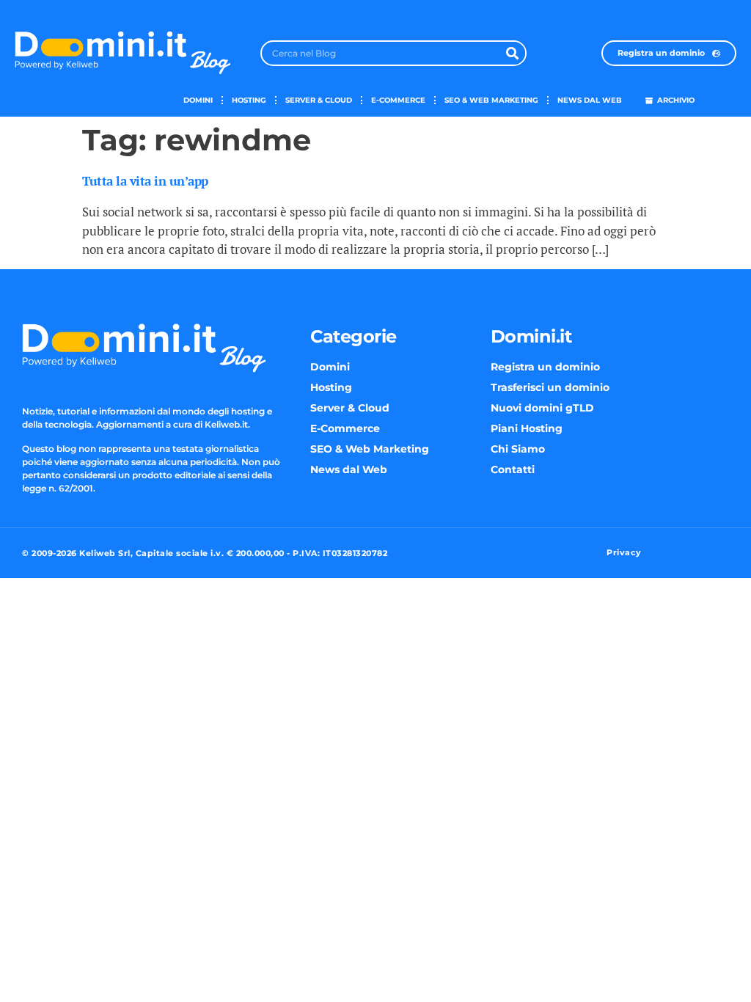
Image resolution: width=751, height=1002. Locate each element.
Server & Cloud (318, 100)
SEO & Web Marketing (491, 100)
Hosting (249, 100)
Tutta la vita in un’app (145, 180)
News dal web (589, 100)
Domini (198, 100)
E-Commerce (398, 100)
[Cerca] (512, 53)
